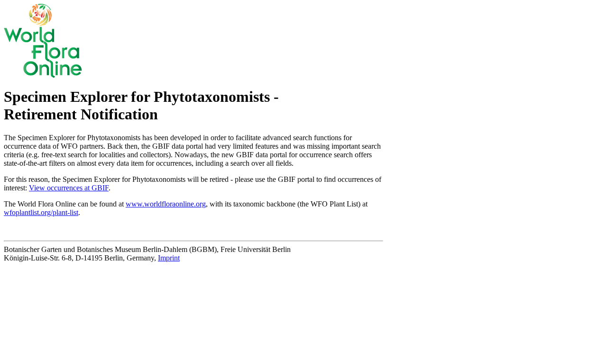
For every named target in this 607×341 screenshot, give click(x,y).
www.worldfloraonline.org (166, 204)
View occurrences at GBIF (69, 188)
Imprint (169, 258)
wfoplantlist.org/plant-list (41, 212)
